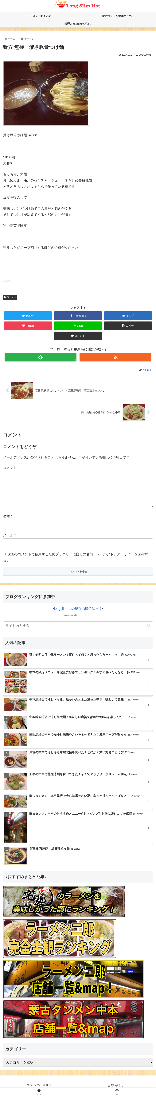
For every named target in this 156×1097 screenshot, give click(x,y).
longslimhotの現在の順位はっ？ (78, 609)
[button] (149, 625)
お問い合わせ (116, 1085)
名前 (7, 516)
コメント (10, 468)
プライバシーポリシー (40, 1085)
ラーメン (11, 297)
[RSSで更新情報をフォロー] (115, 357)
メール (9, 535)
